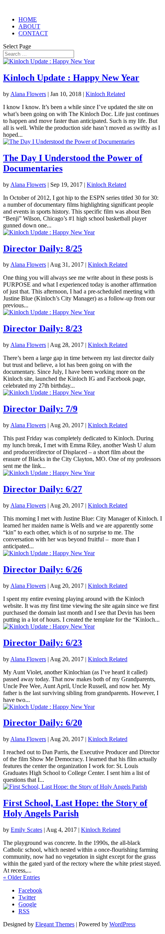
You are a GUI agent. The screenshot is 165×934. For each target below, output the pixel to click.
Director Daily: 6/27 (42, 489)
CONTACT (33, 33)
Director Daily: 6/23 (42, 643)
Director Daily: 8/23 (42, 328)
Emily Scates (26, 829)
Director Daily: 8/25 (42, 249)
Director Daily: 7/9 (40, 409)
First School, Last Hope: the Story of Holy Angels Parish (75, 808)
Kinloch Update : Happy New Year (71, 78)
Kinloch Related (105, 94)
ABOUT (29, 26)
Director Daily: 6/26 (42, 569)
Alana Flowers (28, 94)
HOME (27, 19)
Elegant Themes (54, 924)
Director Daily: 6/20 (42, 723)
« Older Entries (21, 877)
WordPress (122, 924)
